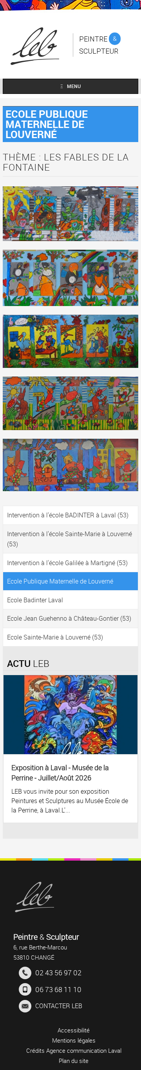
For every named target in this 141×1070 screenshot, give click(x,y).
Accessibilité (74, 1030)
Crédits (35, 1050)
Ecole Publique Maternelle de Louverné (60, 581)
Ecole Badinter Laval (35, 600)
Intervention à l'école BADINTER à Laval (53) (67, 515)
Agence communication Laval (83, 1050)
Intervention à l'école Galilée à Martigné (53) (67, 562)
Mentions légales (74, 1040)
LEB (58, 1006)
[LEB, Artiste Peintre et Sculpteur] (34, 897)
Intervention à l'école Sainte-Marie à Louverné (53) (69, 539)
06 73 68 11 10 (58, 989)
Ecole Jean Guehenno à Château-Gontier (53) (69, 618)
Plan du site (74, 1061)
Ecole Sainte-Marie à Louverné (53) (55, 637)
